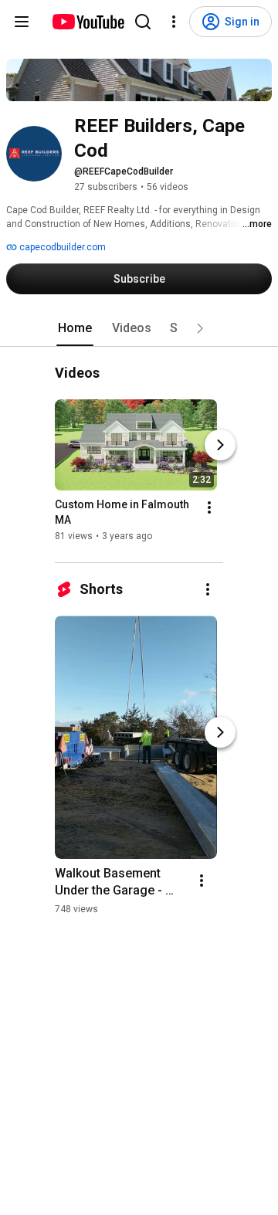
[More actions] (209, 508)
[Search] (143, 21)
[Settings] (173, 21)
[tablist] (139, 328)
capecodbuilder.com (61, 247)
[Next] (220, 445)
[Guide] (21, 21)
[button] (200, 328)
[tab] (74, 328)
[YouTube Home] (87, 21)
